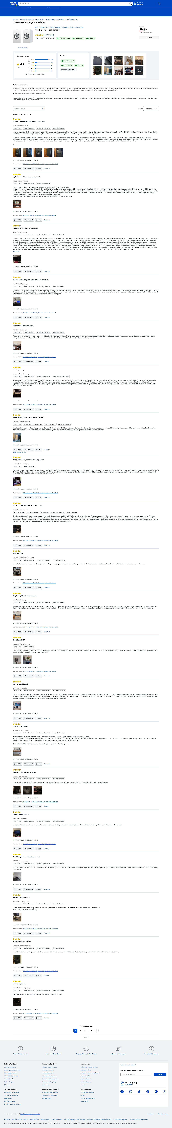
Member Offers (46, 1098)
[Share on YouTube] (122, 1091)
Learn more (129, 1084)
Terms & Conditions (17, 1119)
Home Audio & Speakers (27, 19)
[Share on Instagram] (130, 1091)
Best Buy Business (86, 1082)
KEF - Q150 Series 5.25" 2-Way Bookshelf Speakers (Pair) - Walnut (39, 215)
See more (16, 145)
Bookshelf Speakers (71, 19)
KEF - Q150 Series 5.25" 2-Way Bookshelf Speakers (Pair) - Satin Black (40, 164)
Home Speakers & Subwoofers (55, 19)
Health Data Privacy (57, 1119)
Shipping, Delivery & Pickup (12, 1070)
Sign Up (160, 1074)
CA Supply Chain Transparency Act (139, 1119)
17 (91, 1030)
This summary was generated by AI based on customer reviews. (30, 93)
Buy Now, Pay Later (9, 1101)
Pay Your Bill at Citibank (11, 1095)
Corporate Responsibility (88, 1098)
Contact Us (45, 1085)
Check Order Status (10, 1067)
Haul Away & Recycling (49, 1082)
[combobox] (151, 108)
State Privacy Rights (45, 1119)
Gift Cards (7, 1085)
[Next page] (97, 1031)
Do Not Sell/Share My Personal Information (75, 1119)
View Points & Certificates (49, 1095)
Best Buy (15, 19)
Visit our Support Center (49, 1067)
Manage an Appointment (49, 1076)
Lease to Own (8, 1098)
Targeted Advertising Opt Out (120, 1119)
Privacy (25, 1119)
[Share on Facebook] (147, 1091)
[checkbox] (63, 38)
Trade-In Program (9, 1082)
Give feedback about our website (30, 1114)
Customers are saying (20, 85)
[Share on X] (164, 1091)
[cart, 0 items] (159, 3)
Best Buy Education (86, 1079)
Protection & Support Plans (50, 1079)
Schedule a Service (48, 1073)
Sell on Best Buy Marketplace (89, 1067)
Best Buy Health (85, 1076)
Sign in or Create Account (128, 1065)
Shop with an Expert (48, 1070)
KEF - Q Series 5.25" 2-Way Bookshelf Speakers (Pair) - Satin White (59, 27)
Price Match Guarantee (11, 1076)
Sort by (140, 108)
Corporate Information (87, 1092)
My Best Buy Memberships (50, 1092)
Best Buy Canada (163, 1114)
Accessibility (7, 1119)
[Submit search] (131, 4)
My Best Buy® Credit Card (11, 1092)
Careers (83, 1095)
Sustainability (85, 1101)
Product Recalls (8, 1079)
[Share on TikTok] (139, 1091)
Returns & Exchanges (10, 1073)
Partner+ (83, 1085)
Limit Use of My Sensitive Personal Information (99, 1119)
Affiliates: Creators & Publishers (90, 1073)
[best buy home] (13, 4)
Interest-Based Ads (34, 1119)
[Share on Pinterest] (156, 1091)
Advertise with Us (86, 1070)
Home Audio (40, 19)
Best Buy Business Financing (12, 1104)
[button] (151, 32)
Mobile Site (150, 1114)
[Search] (43, 108)
